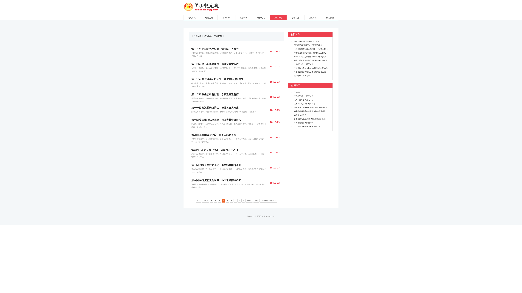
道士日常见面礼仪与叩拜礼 (304, 104)
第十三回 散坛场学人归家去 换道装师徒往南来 (217, 79)
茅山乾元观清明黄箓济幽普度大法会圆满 (310, 72)
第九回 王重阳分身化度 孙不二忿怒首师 (213, 134)
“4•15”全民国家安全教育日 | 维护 (306, 41)
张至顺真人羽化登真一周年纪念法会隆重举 (310, 108)
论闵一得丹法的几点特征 (303, 100)
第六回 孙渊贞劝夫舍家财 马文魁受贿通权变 (216, 180)
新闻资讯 (226, 18)
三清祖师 (297, 92)
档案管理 (330, 18)
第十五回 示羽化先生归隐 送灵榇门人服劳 (215, 49)
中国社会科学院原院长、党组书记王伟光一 (310, 53)
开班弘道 (197, 36)
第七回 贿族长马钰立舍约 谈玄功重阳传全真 (216, 165)
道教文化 (261, 18)
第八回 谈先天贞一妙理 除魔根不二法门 (214, 150)
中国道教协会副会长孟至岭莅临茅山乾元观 (310, 68)
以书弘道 (208, 36)
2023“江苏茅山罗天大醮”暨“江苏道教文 (309, 45)
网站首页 (192, 18)
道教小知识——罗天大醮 (303, 64)
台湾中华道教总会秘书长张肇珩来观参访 (310, 57)
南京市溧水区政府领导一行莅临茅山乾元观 (310, 60)
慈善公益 (295, 18)
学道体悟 (218, 36)
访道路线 (312, 18)
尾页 (256, 201)
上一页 (205, 201)
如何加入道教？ (300, 115)
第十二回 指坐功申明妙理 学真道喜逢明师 (215, 94)
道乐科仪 (243, 18)
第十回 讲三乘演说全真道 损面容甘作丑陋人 (216, 119)
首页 (198, 201)
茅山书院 (278, 18)
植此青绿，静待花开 (302, 76)
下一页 (249, 201)
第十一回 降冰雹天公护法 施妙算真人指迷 (215, 107)
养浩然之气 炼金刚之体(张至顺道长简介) (310, 119)
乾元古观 (209, 18)
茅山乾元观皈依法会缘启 (303, 123)
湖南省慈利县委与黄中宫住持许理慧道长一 (310, 111)
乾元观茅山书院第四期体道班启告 (307, 127)
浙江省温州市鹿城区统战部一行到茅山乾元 (310, 49)
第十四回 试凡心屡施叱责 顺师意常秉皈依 (215, 64)
